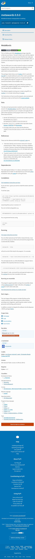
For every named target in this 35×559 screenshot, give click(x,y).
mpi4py (3, 93)
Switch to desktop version (17, 538)
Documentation (7, 321)
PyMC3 (12, 309)
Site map (17, 530)
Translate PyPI (17, 484)
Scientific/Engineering (9, 418)
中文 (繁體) (30, 547)
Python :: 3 (6, 408)
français (17, 546)
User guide (17, 449)
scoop (22, 93)
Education (6, 382)
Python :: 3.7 (7, 411)
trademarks (8, 526)
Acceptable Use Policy (17, 506)
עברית (16, 549)
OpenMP (3, 76)
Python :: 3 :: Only (8, 409)
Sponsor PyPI (17, 486)
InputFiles (10, 125)
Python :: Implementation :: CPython (13, 413)
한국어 (26, 549)
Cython (5, 404)
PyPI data (4, 330)
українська (7, 547)
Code (4, 318)
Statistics (17, 467)
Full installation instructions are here (10, 183)
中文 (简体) (23, 547)
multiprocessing (8, 285)
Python (5, 406)
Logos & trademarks (17, 469)
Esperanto (21, 549)
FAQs (17, 454)
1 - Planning (7, 378)
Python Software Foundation (21, 526)
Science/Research (8, 384)
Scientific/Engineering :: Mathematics (13, 419)
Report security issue (17, 499)
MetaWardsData (12, 109)
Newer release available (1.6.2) (10, 335)
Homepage (6, 316)
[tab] (17, 30)
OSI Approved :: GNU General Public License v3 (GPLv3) (18, 389)
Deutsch (18, 547)
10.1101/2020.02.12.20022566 (12, 160)
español (12, 546)
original (5, 274)
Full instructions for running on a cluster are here (13, 290)
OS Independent (8, 398)
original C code (24, 140)
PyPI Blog (16, 463)
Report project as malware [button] (17, 424)
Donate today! (17, 521)
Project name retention (17, 452)
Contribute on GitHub (16, 482)
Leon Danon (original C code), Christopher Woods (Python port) (15, 355)
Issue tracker (6, 324)
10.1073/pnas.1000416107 (11, 151)
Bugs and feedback (17, 480)
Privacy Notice (17, 504)
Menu (29, 3)
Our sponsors (17, 471)
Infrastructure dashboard (16, 465)
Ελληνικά (13, 547)
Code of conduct (17, 501)
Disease (6, 125)
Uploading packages (17, 447)
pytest (14, 173)
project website (25, 98)
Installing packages (17, 445)
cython (20, 74)
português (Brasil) (28, 546)
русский (12, 549)
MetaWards (18, 53)
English (5, 393)
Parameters (19, 125)
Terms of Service (17, 497)
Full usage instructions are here (9, 235)
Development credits (16, 488)
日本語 (21, 546)
